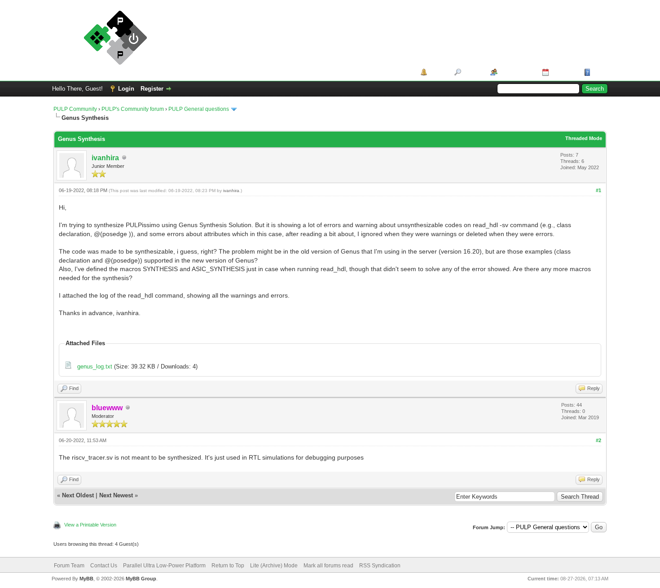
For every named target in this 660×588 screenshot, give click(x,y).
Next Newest (116, 495)
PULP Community (75, 109)
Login (126, 88)
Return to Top (227, 565)
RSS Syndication (379, 565)
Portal (437, 72)
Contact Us (103, 565)
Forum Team (69, 565)
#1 (598, 190)
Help (599, 72)
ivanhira (105, 158)
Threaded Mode (583, 138)
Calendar (563, 72)
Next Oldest (78, 495)
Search (472, 72)
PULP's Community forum (132, 109)
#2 (598, 440)
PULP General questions (198, 109)
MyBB (86, 578)
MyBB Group (141, 578)
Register (152, 88)
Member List (516, 72)
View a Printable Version (90, 524)
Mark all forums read (328, 565)
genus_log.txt (94, 366)
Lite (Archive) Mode (274, 565)
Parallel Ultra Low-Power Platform (164, 565)
